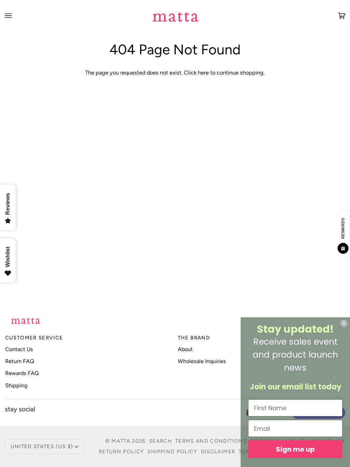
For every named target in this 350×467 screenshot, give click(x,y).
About (185, 349)
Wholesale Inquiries (202, 361)
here (203, 72)
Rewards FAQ (22, 373)
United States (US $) (42, 446)
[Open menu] (15, 15)
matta (120, 441)
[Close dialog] (343, 323)
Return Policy (121, 452)
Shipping (16, 385)
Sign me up (295, 449)
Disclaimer (218, 452)
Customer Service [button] (34, 338)
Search (160, 441)
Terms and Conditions (211, 441)
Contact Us (19, 349)
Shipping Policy (172, 452)
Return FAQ (19, 361)
